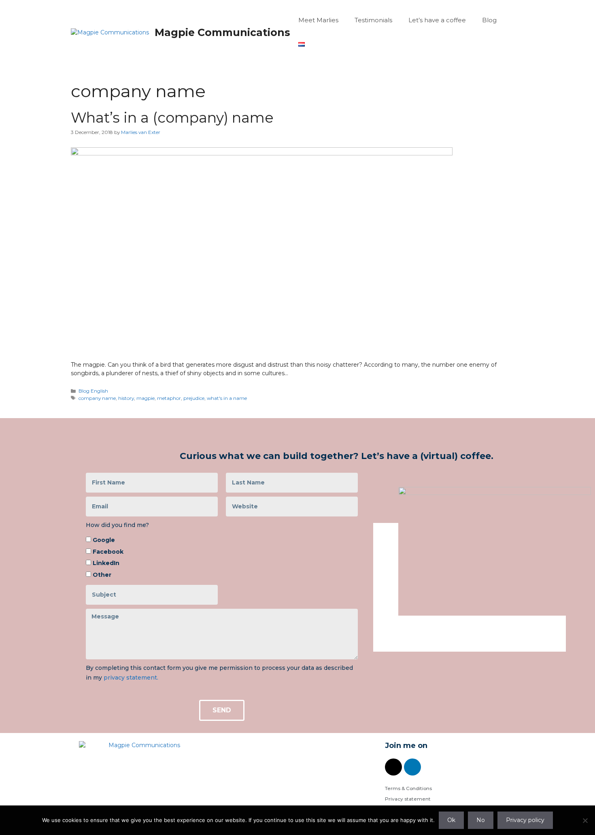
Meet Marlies (318, 20)
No (480, 820)
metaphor (169, 398)
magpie (145, 398)
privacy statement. (131, 677)
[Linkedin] (412, 767)
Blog (489, 20)
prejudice (193, 398)
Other (102, 574)
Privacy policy (525, 820)
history (126, 398)
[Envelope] (393, 767)
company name (97, 398)
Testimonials (373, 20)
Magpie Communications (222, 32)
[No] (585, 820)
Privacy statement (408, 799)
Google (104, 540)
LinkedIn (106, 563)
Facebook (108, 551)
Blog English (93, 391)
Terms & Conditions (408, 788)
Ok (451, 820)
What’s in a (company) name (172, 117)
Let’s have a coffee (437, 20)
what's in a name (227, 398)
